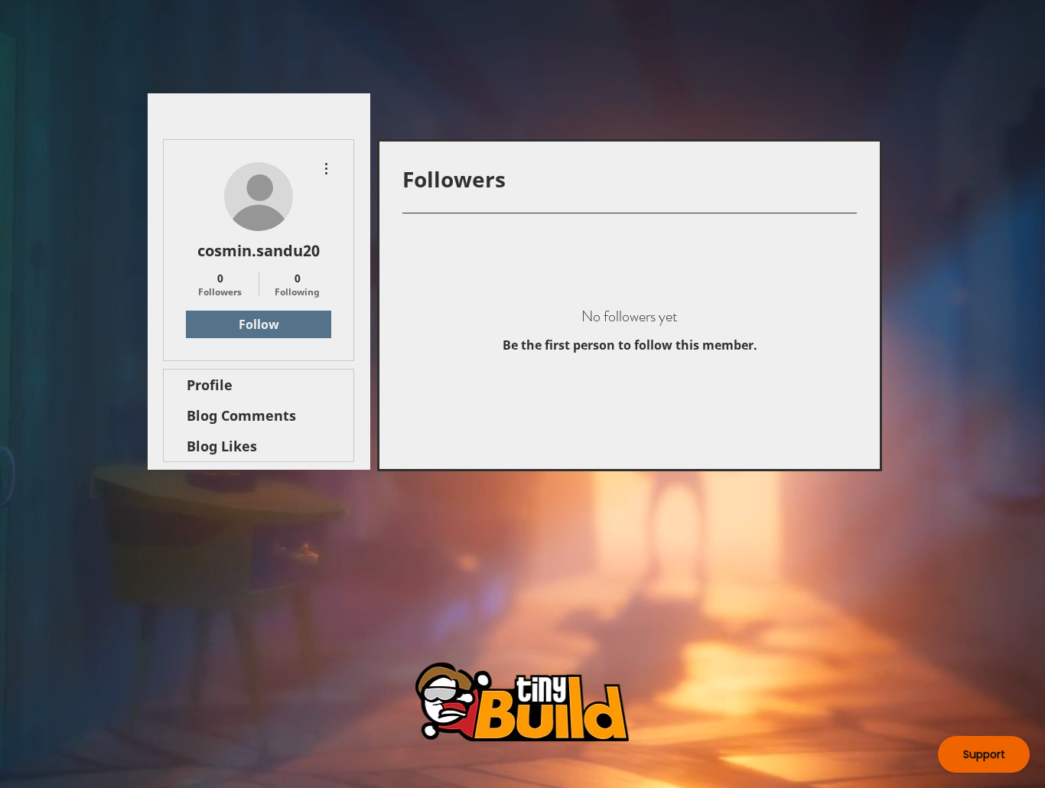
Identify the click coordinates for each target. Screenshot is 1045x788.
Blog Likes (222, 446)
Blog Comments (241, 415)
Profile (210, 385)
